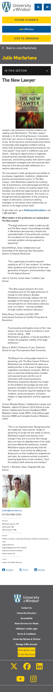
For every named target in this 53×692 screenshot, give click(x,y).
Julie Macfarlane (26, 48)
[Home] (16, 7)
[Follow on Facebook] (27, 668)
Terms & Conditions (26, 633)
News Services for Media (26, 623)
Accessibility (27, 618)
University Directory (26, 613)
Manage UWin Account (26, 644)
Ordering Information (34, 210)
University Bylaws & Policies (26, 639)
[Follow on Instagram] (33, 680)
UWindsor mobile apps (26, 628)
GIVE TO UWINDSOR (26, 38)
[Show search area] (38, 7)
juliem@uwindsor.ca (12, 510)
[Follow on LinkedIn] (39, 668)
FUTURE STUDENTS (26, 20)
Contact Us (26, 607)
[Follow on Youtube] (20, 680)
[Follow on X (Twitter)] (14, 668)
